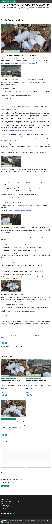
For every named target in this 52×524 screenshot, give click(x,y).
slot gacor (17, 335)
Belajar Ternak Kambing (7, 58)
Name (3, 466)
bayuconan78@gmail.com (7, 506)
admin (16, 23)
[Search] (50, 13)
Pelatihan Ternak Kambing (35, 302)
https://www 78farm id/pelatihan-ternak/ (9, 515)
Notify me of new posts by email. (11, 482)
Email (29, 466)
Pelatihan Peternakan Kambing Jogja (36, 380)
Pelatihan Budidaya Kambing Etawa (10, 380)
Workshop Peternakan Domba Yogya (28, 63)
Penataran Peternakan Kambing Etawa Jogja (12, 421)
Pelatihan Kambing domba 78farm (15, 346)
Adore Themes (4, 522)
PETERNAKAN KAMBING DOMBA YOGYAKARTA (26, 5)
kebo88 (3, 335)
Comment (4, 448)
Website (3, 472)
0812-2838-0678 (5, 505)
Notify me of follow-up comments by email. (13, 479)
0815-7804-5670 (18, 304)
